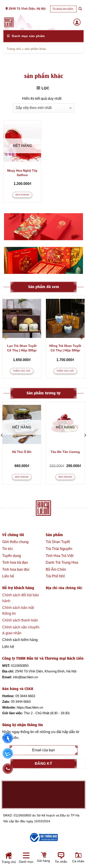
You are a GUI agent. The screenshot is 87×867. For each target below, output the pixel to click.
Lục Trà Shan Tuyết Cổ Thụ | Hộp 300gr (22, 348)
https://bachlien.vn (30, 707)
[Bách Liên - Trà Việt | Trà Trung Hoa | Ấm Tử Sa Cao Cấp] (8, 22)
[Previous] (5, 336)
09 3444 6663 (25, 696)
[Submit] (80, 9)
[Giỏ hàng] (25, 859)
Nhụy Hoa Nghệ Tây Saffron (22, 173)
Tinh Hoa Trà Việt (59, 556)
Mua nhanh (22, 194)
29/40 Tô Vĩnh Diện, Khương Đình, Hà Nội (45, 671)
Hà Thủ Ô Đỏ (21, 452)
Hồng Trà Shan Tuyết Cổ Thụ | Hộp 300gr (65, 348)
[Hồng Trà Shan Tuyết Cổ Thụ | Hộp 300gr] (65, 318)
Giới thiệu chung (15, 542)
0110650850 (20, 665)
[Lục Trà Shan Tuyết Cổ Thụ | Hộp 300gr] (21, 318)
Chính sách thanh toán (20, 620)
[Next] (81, 336)
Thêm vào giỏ (22, 371)
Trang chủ (14, 49)
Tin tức (7, 549)
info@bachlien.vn (25, 677)
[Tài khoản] (77, 22)
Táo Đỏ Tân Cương (65, 452)
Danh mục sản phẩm (28, 36)
